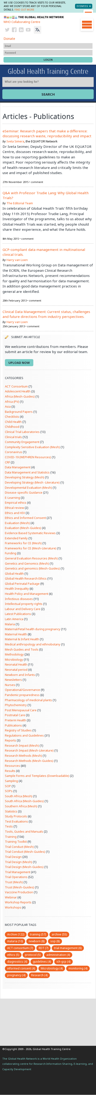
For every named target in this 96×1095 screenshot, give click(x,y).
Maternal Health (16, 634)
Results (10, 771)
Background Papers (19, 412)
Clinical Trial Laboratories (22, 432)
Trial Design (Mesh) (18, 862)
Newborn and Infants (20, 675)
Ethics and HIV (15, 513)
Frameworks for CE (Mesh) (23, 543)
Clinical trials (13, 437)
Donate (9, 38)
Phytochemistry (16, 705)
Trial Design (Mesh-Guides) (24, 867)
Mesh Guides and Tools (21, 649)
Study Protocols (16, 816)
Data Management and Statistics (27, 472)
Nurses (10, 685)
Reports (10, 740)
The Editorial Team (20, 203)
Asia (8, 406)
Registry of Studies (18, 730)
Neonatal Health (16, 664)
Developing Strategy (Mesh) (24, 477)
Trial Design (13, 857)
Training (11, 836)
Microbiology (14, 659)
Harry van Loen (17, 260)
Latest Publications (18, 614)
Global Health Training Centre (48, 71)
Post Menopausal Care (21, 710)
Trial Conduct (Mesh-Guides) (25, 851)
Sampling (11, 781)
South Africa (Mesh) (18, 796)
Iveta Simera (15, 141)
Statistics (11, 811)
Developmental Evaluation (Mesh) (28, 487)
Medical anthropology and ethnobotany (32, 644)
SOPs (9, 791)
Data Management (18, 467)
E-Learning (12, 497)
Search (48, 94)
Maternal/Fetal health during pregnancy (32, 629)
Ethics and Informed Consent (25, 518)
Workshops (13, 907)
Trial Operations (16, 877)
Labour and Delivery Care (22, 609)
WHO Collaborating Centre (21, 22)
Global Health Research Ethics (26, 578)
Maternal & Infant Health (22, 639)
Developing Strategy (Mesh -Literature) (32, 482)
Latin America (14, 619)
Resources (12, 766)
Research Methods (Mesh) (23, 755)
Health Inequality (17, 588)
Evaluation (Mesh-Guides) (23, 528)
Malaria (10, 624)
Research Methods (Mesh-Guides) (29, 761)
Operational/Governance (22, 690)
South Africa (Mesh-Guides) (24, 801)
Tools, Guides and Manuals (24, 831)
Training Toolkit (16, 841)
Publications (13, 725)
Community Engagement (22, 442)
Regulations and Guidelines (24, 735)
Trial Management (17, 872)
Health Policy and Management (26, 594)
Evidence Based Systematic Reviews (30, 533)
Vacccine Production (19, 892)
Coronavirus (13, 452)
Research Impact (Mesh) (22, 745)
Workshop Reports (18, 902)
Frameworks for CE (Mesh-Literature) (30, 548)
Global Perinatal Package (22, 583)
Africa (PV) (12, 401)
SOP (8, 786)
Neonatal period (16, 669)
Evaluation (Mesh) (17, 523)
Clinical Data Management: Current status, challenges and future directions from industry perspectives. (46, 314)
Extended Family (16, 538)
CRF (7, 462)
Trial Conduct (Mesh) (19, 847)
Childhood (12, 427)
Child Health (13, 422)
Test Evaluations (16, 821)
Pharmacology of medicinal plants (28, 700)
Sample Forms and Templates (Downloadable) (37, 776)
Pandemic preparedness (22, 695)
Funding (10, 553)
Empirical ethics (15, 502)
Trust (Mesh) (14, 882)
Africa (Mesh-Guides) (20, 396)
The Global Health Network (34, 17)
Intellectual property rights (23, 604)
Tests (9, 826)
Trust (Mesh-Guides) (19, 887)
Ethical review (14, 508)
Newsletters (13, 680)
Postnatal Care (15, 715)
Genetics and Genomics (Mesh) (27, 563)
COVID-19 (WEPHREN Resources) (28, 457)
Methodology (14, 654)
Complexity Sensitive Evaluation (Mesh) (32, 447)
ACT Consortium (16, 386)
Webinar (11, 897)
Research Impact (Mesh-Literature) (29, 750)
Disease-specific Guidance (23, 492)
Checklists (12, 416)
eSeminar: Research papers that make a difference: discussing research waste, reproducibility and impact (47, 133)
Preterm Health (15, 720)
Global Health (14, 573)
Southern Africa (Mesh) (21, 806)
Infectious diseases (19, 599)
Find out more (24, 9)
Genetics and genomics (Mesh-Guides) (32, 568)
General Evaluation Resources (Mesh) (31, 558)
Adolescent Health (18, 391)
